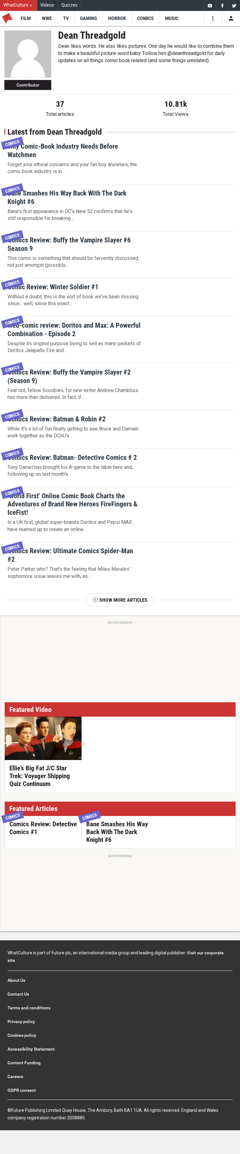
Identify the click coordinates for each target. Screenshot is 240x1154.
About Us (16, 980)
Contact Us (18, 994)
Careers (15, 1076)
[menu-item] (25, 18)
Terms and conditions (29, 1007)
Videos (47, 5)
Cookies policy (22, 1035)
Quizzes (69, 5)
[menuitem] (18, 5)
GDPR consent (22, 1090)
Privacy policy (21, 1021)
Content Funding (24, 1062)
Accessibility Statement (31, 1049)
